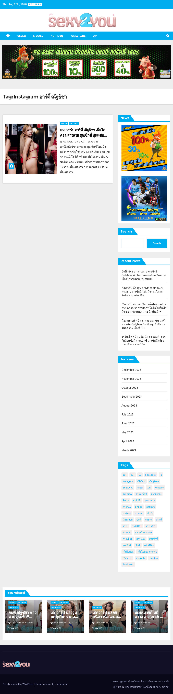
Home (115, 681)
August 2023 (129, 405)
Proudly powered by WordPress (18, 684)
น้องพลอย (128, 519)
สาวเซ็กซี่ (127, 539)
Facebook (150, 474)
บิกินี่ (139, 519)
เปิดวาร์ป (127, 558)
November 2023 (131, 378)
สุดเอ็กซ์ (127, 545)
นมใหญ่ (127, 513)
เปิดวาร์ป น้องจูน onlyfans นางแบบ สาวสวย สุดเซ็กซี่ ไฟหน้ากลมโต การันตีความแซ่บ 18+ (142, 291)
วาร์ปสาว (150, 526)
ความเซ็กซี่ (141, 494)
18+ (125, 474)
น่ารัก (150, 513)
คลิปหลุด (127, 494)
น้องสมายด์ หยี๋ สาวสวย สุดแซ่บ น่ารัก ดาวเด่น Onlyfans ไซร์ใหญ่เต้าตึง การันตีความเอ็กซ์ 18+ (143, 324)
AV (95, 35)
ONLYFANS (78, 35)
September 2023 (131, 396)
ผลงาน (148, 519)
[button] (167, 35)
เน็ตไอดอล (128, 551)
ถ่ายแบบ (150, 506)
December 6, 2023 (22, 622)
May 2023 (127, 432)
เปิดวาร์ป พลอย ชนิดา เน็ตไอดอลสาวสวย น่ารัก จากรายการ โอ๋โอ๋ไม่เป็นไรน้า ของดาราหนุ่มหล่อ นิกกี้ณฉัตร (144, 308)
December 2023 (131, 369)
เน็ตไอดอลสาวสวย (147, 551)
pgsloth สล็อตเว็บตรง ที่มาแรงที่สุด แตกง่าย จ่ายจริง (144, 681)
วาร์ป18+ (137, 526)
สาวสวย (127, 532)
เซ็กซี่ (137, 545)
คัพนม (126, 500)
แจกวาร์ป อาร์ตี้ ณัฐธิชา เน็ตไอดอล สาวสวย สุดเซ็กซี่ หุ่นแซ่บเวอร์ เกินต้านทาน (82, 135)
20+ (133, 474)
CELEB (21, 35)
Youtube (159, 487)
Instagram (128, 481)
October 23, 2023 (74, 142)
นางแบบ (138, 513)
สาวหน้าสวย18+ (143, 532)
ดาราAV (127, 506)
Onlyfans (154, 481)
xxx (149, 487)
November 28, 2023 (65, 622)
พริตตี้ (159, 519)
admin (94, 142)
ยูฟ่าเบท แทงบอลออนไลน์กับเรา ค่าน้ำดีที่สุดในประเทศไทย (141, 687)
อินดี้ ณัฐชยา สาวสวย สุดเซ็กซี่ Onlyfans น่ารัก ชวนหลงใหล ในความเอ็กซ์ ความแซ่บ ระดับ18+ (144, 275)
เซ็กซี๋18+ (149, 545)
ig (161, 474)
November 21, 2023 (149, 622)
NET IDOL (57, 35)
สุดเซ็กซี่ (153, 539)
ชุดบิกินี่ (137, 500)
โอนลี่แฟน (128, 564)
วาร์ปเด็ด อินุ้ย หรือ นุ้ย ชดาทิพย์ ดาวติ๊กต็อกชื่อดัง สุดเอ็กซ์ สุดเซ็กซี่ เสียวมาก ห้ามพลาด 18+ (143, 341)
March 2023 (128, 450)
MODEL (38, 35)
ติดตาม (138, 506)
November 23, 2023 (107, 622)
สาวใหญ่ (140, 539)
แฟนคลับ (140, 558)
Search (126, 231)
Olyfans (141, 481)
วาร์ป (125, 526)
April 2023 (127, 441)
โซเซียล (153, 558)
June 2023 (127, 423)
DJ (140, 474)
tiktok (140, 487)
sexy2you (128, 487)
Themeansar (61, 684)
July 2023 (127, 414)
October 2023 (129, 387)
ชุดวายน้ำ (149, 500)
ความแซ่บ (156, 494)
